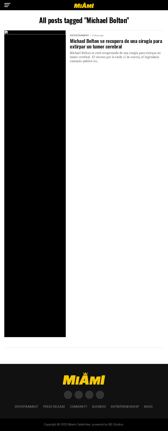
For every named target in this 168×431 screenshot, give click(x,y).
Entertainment (26, 406)
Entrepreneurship (125, 406)
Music (148, 406)
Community (78, 406)
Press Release (54, 406)
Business (99, 406)
